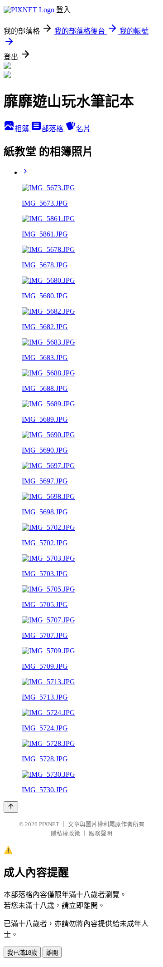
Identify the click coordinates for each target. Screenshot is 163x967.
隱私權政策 (65, 833)
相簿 (22, 129)
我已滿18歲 (22, 952)
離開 (52, 952)
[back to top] (11, 807)
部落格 (53, 129)
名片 (83, 129)
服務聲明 (100, 833)
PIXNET (49, 824)
